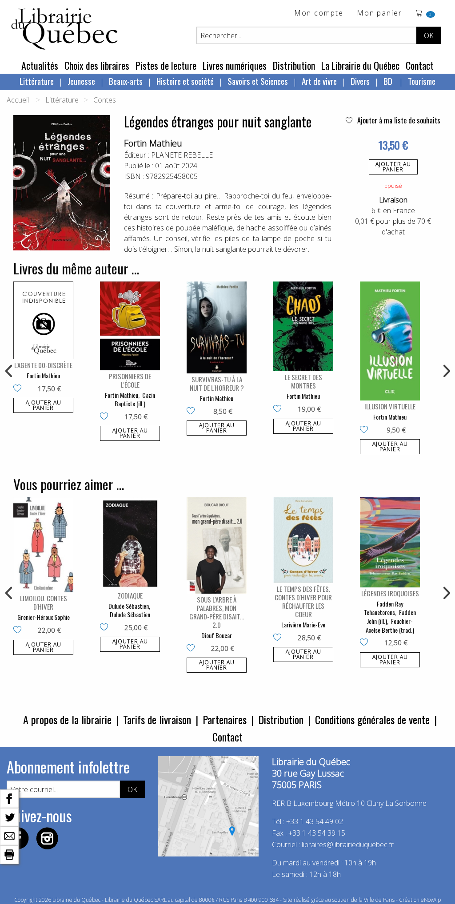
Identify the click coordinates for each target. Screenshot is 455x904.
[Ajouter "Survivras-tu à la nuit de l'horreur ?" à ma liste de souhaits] (193, 411)
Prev (9, 371)
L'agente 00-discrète (43, 365)
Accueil (18, 100)
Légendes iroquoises (390, 593)
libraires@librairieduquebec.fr (348, 844)
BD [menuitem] (388, 81)
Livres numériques (235, 65)
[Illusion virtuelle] (390, 341)
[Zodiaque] (130, 543)
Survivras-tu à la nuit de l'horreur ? (217, 383)
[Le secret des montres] (303, 327)
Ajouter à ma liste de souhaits (397, 120)
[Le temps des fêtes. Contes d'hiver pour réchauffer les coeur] (303, 540)
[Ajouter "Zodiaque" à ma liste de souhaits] (106, 628)
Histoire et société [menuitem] (185, 81)
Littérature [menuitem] (37, 81)
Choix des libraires (96, 65)
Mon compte (318, 13)
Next (446, 371)
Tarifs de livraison (157, 719)
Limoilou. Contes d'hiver (43, 602)
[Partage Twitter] (9, 816)
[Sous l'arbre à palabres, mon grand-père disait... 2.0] (217, 545)
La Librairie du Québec (360, 65)
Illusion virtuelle (389, 406)
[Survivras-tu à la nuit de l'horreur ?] (217, 327)
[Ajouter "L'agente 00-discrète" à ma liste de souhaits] (19, 389)
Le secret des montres (303, 381)
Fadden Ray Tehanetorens (383, 608)
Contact (420, 65)
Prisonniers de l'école (130, 380)
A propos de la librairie (67, 719)
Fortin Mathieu (153, 143)
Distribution (294, 65)
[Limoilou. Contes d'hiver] (43, 544)
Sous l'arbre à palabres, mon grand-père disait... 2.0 (216, 612)
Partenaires (225, 719)
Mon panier (379, 13)
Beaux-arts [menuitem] (126, 81)
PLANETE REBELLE (182, 155)
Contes (104, 100)
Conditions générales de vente (372, 719)
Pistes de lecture (166, 65)
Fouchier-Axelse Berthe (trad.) (390, 625)
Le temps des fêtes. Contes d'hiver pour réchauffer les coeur (303, 601)
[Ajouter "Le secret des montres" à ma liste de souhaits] (279, 409)
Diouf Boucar (216, 635)
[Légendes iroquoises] (390, 542)
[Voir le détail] (43, 320)
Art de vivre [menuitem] (319, 81)
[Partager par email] (9, 835)
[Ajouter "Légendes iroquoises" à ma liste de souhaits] (366, 643)
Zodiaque (130, 595)
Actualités (39, 65)
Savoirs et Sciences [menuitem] (258, 81)
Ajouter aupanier (393, 166)
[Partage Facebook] (9, 798)
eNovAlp (431, 900)
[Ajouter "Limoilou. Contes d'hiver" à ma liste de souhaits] (19, 630)
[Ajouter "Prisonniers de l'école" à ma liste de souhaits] (106, 417)
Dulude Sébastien (128, 606)
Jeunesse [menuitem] (81, 81)
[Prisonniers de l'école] (130, 326)
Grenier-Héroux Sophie (43, 617)
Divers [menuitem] (360, 81)
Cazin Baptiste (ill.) (135, 399)
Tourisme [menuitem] (421, 81)
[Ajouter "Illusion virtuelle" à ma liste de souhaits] (366, 430)
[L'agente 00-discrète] (43, 320)
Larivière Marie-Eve (303, 624)
